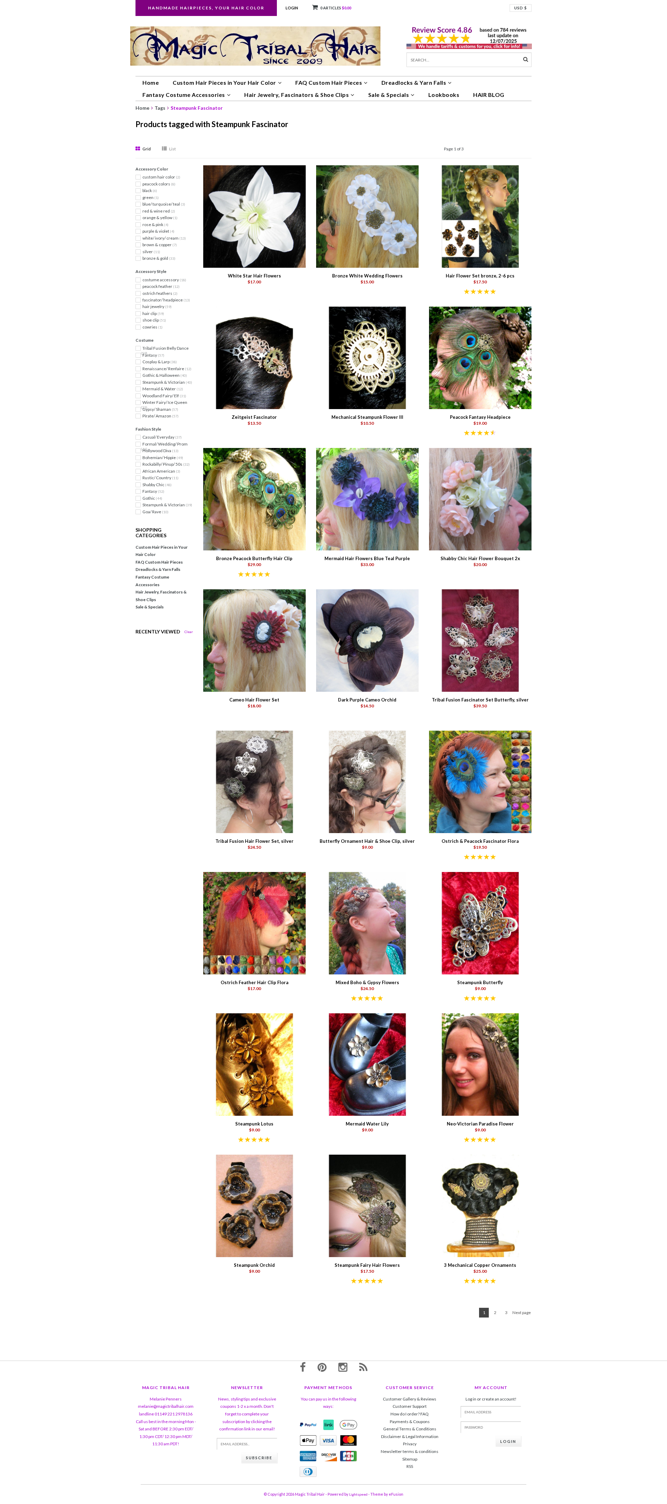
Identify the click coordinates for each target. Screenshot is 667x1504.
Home (150, 82)
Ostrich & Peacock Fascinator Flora (480, 841)
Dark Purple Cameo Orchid (367, 700)
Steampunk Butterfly (480, 982)
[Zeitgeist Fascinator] (254, 357)
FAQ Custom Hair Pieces (328, 82)
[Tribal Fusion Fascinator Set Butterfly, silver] (480, 639)
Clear (188, 632)
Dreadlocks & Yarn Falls (413, 82)
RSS (409, 1466)
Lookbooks (444, 94)
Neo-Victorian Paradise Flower (480, 1124)
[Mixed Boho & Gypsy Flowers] (367, 922)
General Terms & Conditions (409, 1428)
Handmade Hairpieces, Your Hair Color (206, 7)
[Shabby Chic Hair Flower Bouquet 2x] (480, 498)
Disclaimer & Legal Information (409, 1436)
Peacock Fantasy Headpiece (480, 417)
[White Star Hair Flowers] (254, 216)
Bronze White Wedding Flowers (367, 276)
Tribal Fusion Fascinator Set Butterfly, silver (480, 700)
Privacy (410, 1443)
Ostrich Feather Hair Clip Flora (254, 982)
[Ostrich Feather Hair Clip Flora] (254, 922)
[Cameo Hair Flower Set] (254, 639)
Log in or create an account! (491, 1399)
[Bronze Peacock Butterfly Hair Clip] (254, 498)
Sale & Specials (388, 94)
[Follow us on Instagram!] (342, 1367)
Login (292, 8)
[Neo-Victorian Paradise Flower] (480, 1063)
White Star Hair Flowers (254, 276)
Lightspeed (358, 1494)
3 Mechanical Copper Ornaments (480, 1265)
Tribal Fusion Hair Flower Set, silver (254, 841)
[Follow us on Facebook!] (303, 1367)
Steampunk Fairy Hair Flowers (367, 1265)
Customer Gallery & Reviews (409, 1399)
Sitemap (409, 1459)
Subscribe (259, 1457)
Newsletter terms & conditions (409, 1451)
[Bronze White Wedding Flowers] (367, 216)
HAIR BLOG (488, 94)
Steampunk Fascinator (197, 108)
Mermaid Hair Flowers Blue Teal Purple (367, 558)
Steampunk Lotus (254, 1124)
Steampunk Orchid (254, 1265)
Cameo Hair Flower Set (254, 700)
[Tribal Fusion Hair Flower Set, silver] (254, 781)
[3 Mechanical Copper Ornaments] (480, 1205)
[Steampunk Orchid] (254, 1205)
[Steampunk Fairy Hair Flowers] (367, 1205)
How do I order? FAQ (409, 1413)
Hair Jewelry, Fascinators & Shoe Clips (296, 94)
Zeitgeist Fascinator (254, 417)
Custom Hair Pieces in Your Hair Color (224, 82)
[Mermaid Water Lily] (367, 1063)
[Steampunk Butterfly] (480, 922)
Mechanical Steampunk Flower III (367, 417)
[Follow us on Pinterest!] (322, 1367)
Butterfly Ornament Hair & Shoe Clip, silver (367, 841)
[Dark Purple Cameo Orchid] (367, 639)
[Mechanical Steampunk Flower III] (367, 357)
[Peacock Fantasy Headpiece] (480, 357)
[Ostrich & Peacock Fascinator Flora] (480, 781)
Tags (160, 108)
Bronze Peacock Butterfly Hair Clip (254, 558)
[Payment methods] (308, 1425)
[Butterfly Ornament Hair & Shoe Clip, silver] (367, 781)
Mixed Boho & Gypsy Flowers (367, 982)
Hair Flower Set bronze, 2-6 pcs (480, 276)
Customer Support (410, 1406)
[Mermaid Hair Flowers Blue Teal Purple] (367, 498)
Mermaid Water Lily (367, 1124)
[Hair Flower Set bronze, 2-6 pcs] (480, 216)
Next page (521, 1312)
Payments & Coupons (410, 1421)
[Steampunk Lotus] (254, 1063)
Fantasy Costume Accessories (183, 94)
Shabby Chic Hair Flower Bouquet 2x (480, 558)
